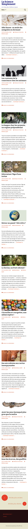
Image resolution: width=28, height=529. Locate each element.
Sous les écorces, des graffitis (14, 459)
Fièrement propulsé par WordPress (14, 526)
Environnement (17, 225)
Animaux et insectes (18, 32)
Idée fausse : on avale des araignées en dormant (12, 29)
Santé (21, 368)
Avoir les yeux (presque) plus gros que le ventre (14, 413)
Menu (3, 9)
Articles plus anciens (13, 497)
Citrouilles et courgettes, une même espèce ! (14, 313)
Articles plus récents (17, 504)
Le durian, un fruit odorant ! (13, 268)
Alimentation (16, 270)
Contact (5, 516)
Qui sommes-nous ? (7, 514)
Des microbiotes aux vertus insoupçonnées (13, 364)
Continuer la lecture (12, 54)
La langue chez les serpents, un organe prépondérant (13, 126)
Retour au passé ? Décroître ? (14, 223)
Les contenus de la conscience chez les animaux (14, 79)
